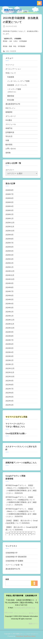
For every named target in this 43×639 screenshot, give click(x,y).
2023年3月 (10, 356)
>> (33, 533)
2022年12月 (10, 368)
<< (7, 533)
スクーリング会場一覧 (14, 565)
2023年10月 (10, 328)
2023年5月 (10, 348)
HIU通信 (9, 120)
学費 (7, 140)
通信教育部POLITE (13, 104)
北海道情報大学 (12, 553)
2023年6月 (10, 344)
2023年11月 (10, 324)
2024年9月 (10, 283)
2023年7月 (10, 340)
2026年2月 (10, 214)
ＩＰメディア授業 (14, 89)
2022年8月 (10, 385)
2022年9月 (10, 381)
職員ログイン (33, 624)
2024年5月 (10, 299)
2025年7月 (10, 243)
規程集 (8, 153)
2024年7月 (10, 291)
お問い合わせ (11, 148)
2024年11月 (10, 275)
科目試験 (10, 100)
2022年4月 (10, 401)
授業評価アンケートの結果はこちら (21, 462)
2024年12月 (10, 271)
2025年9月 (10, 235)
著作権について (33, 613)
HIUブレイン (10, 108)
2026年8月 (10, 190)
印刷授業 (13, 51)
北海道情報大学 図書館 (14, 561)
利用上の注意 (9, 612)
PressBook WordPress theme (26, 636)
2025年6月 (10, 247)
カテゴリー (10, 170)
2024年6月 (10, 295)
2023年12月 (10, 320)
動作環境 (9, 145)
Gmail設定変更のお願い (16, 433)
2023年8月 (10, 336)
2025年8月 (10, 239)
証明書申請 (10, 132)
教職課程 (9, 112)
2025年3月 (10, 259)
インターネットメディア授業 (18, 81)
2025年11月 (10, 227)
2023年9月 (10, 332)
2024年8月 (10, 287)
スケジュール (11, 124)
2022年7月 (10, 389)
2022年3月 (10, 405)
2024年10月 (10, 279)
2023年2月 (10, 360)
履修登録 (10, 96)
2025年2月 (10, 263)
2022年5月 (10, 397)
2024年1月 (10, 316)
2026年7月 (10, 194)
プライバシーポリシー (21, 613)
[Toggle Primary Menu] (39, 3)
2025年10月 (10, 231)
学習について (11, 73)
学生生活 (9, 136)
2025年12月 (10, 223)
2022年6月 (10, 393)
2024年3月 (10, 308)
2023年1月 (10, 364)
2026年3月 (10, 210)
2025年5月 (10, 251)
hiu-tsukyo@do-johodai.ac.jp (24, 608)
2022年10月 (10, 376)
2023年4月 (10, 352)
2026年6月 (10, 198)
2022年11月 (10, 372)
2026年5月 (10, 202)
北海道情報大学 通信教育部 (16, 557)
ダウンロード (11, 116)
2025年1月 (10, 267)
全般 (7, 51)
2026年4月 (10, 206)
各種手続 (9, 128)
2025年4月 (10, 255)
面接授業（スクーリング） (17, 85)
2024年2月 (10, 312)
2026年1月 (10, 218)
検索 (7, 579)
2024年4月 (10, 304)
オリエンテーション (13, 69)
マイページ (10, 65)
